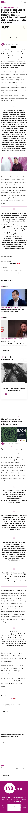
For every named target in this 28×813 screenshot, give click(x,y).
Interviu (16, 307)
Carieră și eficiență (5, 7)
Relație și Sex (14, 385)
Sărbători (10, 338)
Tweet (11, 446)
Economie (10, 307)
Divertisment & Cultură (13, 416)
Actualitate (4, 307)
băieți (11, 270)
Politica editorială (16, 801)
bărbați (16, 270)
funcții (7, 273)
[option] (14, 382)
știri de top (21, 338)
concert (13, 704)
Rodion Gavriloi (14, 273)
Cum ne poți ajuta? (6, 797)
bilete (7, 704)
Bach (3, 704)
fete (3, 273)
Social (12, 7)
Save (22, 398)
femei (21, 270)
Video (17, 7)
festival (18, 704)
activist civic (5, 270)
